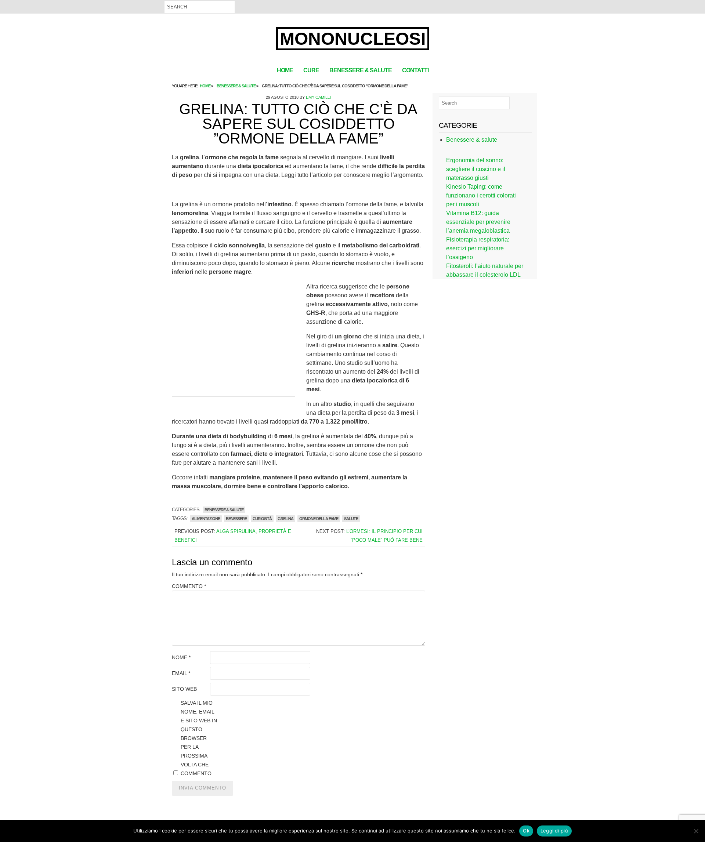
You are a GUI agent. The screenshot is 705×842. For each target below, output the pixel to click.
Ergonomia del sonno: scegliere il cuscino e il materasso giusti (475, 169)
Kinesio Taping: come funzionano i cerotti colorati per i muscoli (481, 195)
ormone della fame (318, 518)
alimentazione (206, 518)
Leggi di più (554, 831)
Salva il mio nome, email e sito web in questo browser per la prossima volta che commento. (199, 738)
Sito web (184, 689)
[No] (695, 831)
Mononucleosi (353, 38)
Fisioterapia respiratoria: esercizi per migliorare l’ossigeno (477, 248)
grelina (285, 518)
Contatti (415, 70)
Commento (189, 586)
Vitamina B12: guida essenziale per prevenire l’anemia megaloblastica (478, 222)
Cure (311, 70)
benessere (236, 518)
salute (351, 518)
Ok (526, 831)
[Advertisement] (233, 344)
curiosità (262, 518)
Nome (181, 657)
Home (285, 70)
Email (181, 673)
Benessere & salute (360, 70)
